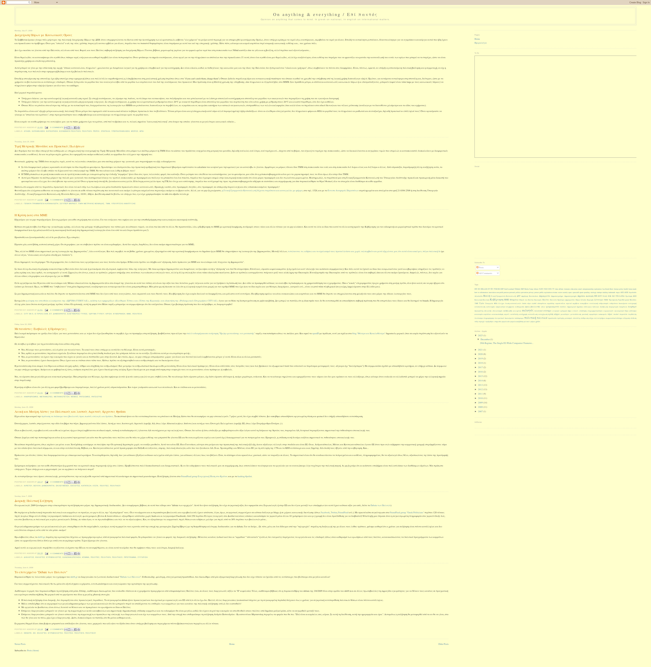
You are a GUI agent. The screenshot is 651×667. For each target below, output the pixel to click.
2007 (480, 411)
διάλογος (29, 557)
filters (611, 289)
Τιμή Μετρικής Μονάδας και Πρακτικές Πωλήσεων (49, 146)
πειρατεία (623, 314)
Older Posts (443, 643)
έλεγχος (501, 303)
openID (315, 333)
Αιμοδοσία (632, 292)
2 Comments (57, 629)
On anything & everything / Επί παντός (325, 14)
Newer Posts (20, 643)
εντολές (575, 311)
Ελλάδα (620, 295)
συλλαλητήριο (599, 318)
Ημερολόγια (481, 42)
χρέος (537, 321)
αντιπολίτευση (480, 307)
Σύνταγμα (598, 299)
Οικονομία (537, 300)
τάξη (476, 321)
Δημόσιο (581, 296)
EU (492, 289)
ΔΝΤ (518, 296)
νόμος (74, 397)
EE (34, 633)
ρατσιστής (97, 397)
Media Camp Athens (531, 289)
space (570, 292)
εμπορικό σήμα (565, 311)
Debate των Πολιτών (381, 505)
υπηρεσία (497, 321)
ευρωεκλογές (53, 557)
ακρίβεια (576, 303)
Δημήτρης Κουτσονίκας (529, 296)
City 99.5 (28, 314)
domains (567, 289)
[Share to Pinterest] (78, 127)
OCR (550, 289)
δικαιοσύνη (479, 311)
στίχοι (591, 318)
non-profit (499, 292)
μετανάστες (46, 397)
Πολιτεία (137, 314)
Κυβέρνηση (119, 314)
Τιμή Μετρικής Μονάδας (91, 203)
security (565, 292)
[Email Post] (46, 127)
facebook (605, 289)
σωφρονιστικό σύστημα (614, 318)
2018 (480, 362)
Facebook (325, 512)
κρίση (109, 314)
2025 (480, 335)
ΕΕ (595, 295)
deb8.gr (41, 536)
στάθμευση (585, 318)
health (626, 289)
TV (553, 289)
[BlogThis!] (69, 127)
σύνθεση (633, 318)
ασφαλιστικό (500, 307)
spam (581, 292)
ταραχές (482, 321)
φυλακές (527, 321)
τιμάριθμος (489, 321)
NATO (541, 289)
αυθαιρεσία (519, 307)
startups (599, 292)
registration (548, 292)
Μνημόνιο (514, 299)
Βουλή (37, 486)
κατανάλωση (38, 131)
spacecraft (576, 292)
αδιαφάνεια (541, 303)
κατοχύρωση (543, 314)
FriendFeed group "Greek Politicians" (407, 512)
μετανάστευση (62, 397)
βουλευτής (535, 306)
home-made (632, 289)
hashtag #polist (245, 476)
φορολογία (506, 321)
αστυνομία (490, 307)
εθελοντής (488, 311)
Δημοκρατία (59, 314)
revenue (554, 292)
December (485, 339)
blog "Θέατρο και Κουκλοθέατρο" (368, 333)
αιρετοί (28, 486)
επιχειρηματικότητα (595, 311)
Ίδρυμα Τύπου (96, 314)
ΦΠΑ (142, 131)
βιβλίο (527, 307)
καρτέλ (507, 314)
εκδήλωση (507, 310)
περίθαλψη (632, 314)
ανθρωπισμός (31, 397)
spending (587, 292)
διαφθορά (632, 306)
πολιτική (87, 131)
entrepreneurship (588, 289)
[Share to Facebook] (75, 127)
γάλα (543, 307)
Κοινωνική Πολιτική (70, 131)
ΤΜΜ (108, 203)
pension (506, 292)
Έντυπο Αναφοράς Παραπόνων (343, 190)
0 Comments (56, 127)
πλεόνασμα (479, 318)
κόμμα (85, 557)
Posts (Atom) (33, 650)
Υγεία (481, 303)
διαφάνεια (623, 307)
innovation (492, 292)
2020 (480, 354)
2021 (480, 349)
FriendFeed (343, 512)
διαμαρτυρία (613, 307)
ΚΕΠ (634, 296)
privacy (531, 292)
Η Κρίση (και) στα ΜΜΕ (31, 215)
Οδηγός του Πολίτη (526, 300)
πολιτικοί (115, 486)
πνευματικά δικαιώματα (504, 318)
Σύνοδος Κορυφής (587, 300)
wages (618, 292)
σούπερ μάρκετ (68, 203)
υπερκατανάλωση (120, 131)
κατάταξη (86, 486)
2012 (480, 389)
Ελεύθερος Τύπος (77, 314)
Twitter (334, 512)
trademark (611, 292)
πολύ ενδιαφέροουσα (198, 333)
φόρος (134, 131)
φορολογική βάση (516, 321)
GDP (502, 289)
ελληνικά (555, 311)
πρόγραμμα (130, 557)
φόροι (532, 321)
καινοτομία (479, 314)
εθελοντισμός (497, 311)
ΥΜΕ (476, 303)
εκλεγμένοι (62, 486)
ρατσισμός (84, 397)
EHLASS (484, 289)
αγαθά (27, 131)
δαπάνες (563, 307)
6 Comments (57, 393)
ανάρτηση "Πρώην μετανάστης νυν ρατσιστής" (232, 333)
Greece (517, 288)
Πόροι (96, 131)
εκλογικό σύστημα (542, 310)
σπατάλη (105, 131)
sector (560, 292)
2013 (480, 384)
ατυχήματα (510, 307)
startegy (593, 292)
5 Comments (57, 200)
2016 (480, 371)
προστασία (552, 318)
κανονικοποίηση (72, 557)
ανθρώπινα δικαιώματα (618, 303)
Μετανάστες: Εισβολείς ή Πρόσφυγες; (41, 329)
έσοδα (524, 303)
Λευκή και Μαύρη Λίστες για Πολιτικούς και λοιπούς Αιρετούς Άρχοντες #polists (70, 411)
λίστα (95, 486)
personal (512, 292)
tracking (605, 292)
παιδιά (616, 314)
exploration (598, 289)
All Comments (485, 273)
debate (28, 633)
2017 (480, 367)
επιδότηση (583, 311)
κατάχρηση (52, 131)
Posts (481, 267)
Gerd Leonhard (509, 289)
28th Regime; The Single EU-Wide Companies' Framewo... (506, 343)
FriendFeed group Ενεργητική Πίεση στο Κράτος (204, 476)
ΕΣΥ (614, 296)
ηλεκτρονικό (619, 311)
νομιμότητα (593, 314)
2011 (480, 393)
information (484, 292)
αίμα (529, 303)
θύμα (626, 311)
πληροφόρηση (489, 318)
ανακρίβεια (584, 303)
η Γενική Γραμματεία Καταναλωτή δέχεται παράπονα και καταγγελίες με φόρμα (262, 190)
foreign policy (618, 289)
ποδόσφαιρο (519, 318)
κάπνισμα (632, 311)
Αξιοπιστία (479, 296)
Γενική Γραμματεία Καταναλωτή (41, 203)
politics (518, 292)
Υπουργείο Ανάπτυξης (123, 203)
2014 (480, 380)
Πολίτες (104, 486)
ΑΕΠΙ (626, 292)
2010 (480, 398)
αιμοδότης (551, 303)
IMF (522, 289)
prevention (524, 292)
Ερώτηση (629, 296)
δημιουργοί (571, 307)
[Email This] (65, 127)
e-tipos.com (41, 314)
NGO (546, 289)
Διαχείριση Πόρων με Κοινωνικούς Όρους (43, 35)
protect (536, 292)
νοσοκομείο (602, 314)
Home (232, 643)
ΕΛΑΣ (605, 296)
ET (50, 314)
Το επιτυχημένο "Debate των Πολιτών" (41, 572)
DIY (476, 289)
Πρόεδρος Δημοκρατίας (566, 300)
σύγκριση (143, 557)
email (580, 289)
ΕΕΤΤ (600, 296)
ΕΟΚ (609, 296)
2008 (480, 406)
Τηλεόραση (613, 300)
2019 (480, 358)
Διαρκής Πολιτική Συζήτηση (34, 501)
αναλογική (593, 303)
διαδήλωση (604, 307)
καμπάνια (487, 314)
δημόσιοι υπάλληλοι (584, 307)
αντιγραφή (632, 303)
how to (477, 292)
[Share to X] (72, 127)
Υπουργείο (489, 303)
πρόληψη (560, 318)
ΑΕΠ (622, 292)
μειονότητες (565, 314)
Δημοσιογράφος (557, 296)
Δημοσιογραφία (570, 296)
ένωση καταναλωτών (513, 303)
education (573, 289)
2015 (480, 376)
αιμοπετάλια (560, 303)
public (541, 292)
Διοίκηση (590, 296)
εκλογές (75, 486)
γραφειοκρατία (552, 306)
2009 (480, 402)
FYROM (497, 289)
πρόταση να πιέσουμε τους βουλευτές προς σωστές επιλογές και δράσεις (77, 416)
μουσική (585, 314)
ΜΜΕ (129, 314)
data (556, 289)
